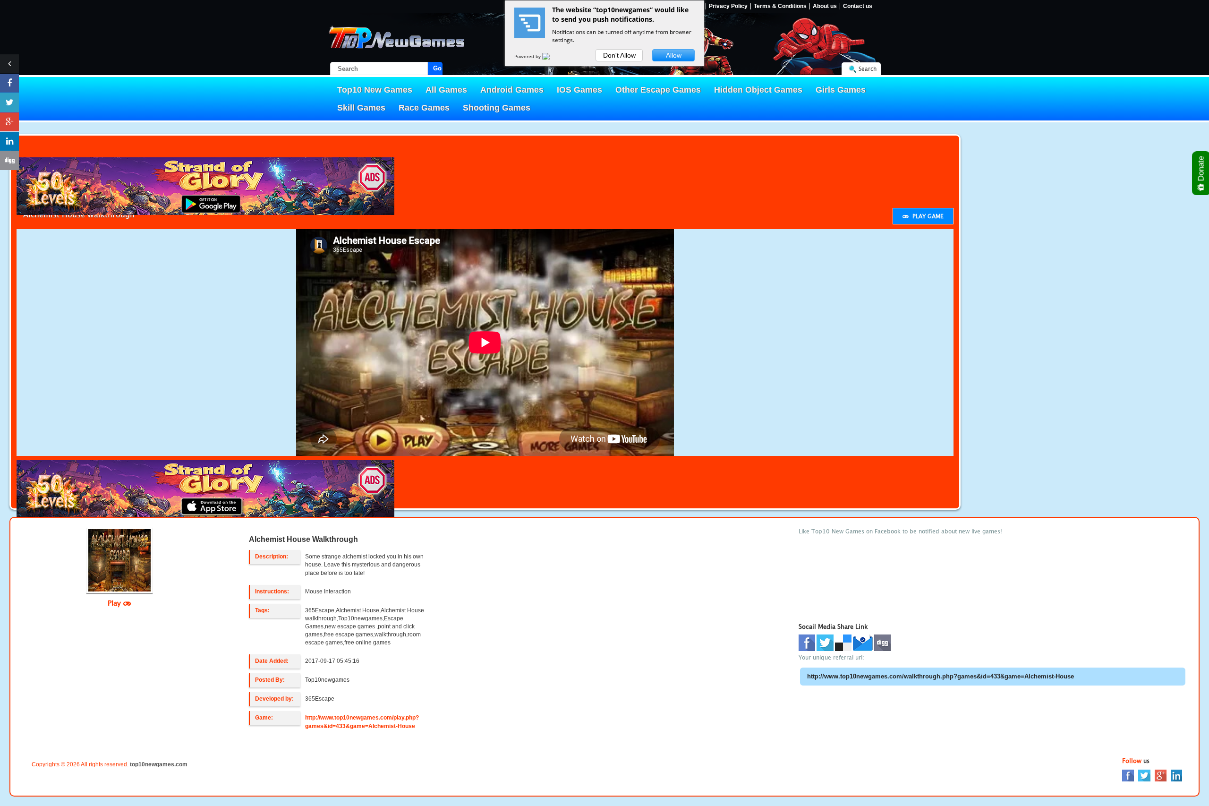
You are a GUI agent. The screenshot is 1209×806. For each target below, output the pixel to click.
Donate (1201, 169)
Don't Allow (619, 55)
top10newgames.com (158, 764)
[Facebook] (1128, 775)
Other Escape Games (658, 89)
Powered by (528, 56)
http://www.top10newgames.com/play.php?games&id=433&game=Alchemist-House (362, 721)
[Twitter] (1144, 775)
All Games (446, 89)
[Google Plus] (1160, 775)
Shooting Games (496, 107)
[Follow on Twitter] (9, 102)
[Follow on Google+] (9, 121)
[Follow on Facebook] (9, 83)
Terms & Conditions (780, 6)
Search (868, 68)
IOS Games (579, 89)
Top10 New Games (374, 89)
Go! (438, 68)
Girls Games (841, 89)
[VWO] (551, 56)
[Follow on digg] (9, 160)
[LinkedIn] (1176, 775)
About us (825, 6)
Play (115, 603)
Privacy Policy (728, 6)
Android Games (512, 89)
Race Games (424, 107)
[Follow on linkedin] (9, 141)
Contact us (857, 6)
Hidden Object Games (758, 89)
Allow (673, 55)
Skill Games (361, 107)
